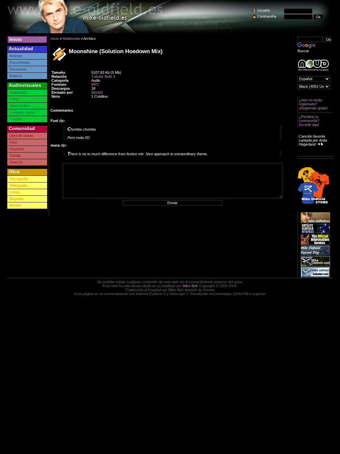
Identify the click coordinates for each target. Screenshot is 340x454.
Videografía (18, 185)
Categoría (59, 80)
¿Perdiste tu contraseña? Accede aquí (309, 121)
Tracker (15, 119)
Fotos (14, 99)
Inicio (15, 39)
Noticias (15, 56)
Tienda (14, 156)
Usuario (263, 10)
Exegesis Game (22, 112)
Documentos (19, 62)
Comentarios (61, 110)
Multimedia (17, 92)
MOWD (15, 205)
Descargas (60, 88)
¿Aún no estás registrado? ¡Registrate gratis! (313, 104)
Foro (13, 142)
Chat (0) (16, 162)
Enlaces (15, 76)
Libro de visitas (21, 136)
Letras (14, 192)
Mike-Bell (190, 286)
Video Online (19, 106)
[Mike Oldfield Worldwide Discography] (313, 65)
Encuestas (18, 69)
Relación (59, 76)
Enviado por (62, 92)
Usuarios (16, 149)
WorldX (97, 92)
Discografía (18, 179)
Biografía (16, 199)
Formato (58, 84)
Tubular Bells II (103, 76)
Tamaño (58, 72)
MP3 (95, 84)
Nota (55, 96)
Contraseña (266, 16)
